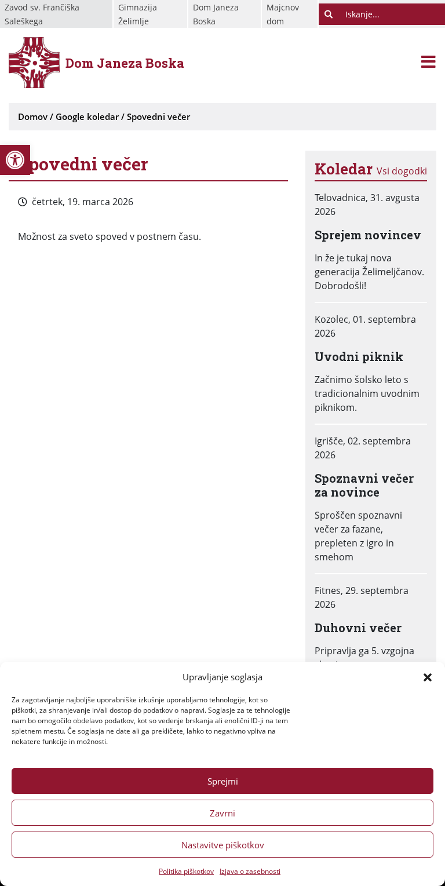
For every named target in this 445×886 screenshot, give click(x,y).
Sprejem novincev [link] (368, 234)
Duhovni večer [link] (358, 627)
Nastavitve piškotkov (222, 845)
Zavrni (222, 813)
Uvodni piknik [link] (359, 356)
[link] (15, 160)
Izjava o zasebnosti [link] (250, 871)
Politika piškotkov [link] (186, 871)
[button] (427, 677)
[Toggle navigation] (428, 63)
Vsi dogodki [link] (402, 171)
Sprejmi (222, 781)
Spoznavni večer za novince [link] (364, 485)
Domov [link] (33, 116)
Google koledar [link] (87, 116)
